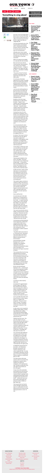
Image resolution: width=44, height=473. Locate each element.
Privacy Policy (24, 469)
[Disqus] (15, 406)
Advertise (23, 8)
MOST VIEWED (31, 23)
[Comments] (4, 37)
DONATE (39, 1)
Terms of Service (18, 469)
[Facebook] (4, 34)
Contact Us (30, 8)
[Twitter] (7, 34)
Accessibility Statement (31, 469)
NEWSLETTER (33, 1)
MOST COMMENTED (32, 73)
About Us (16, 8)
